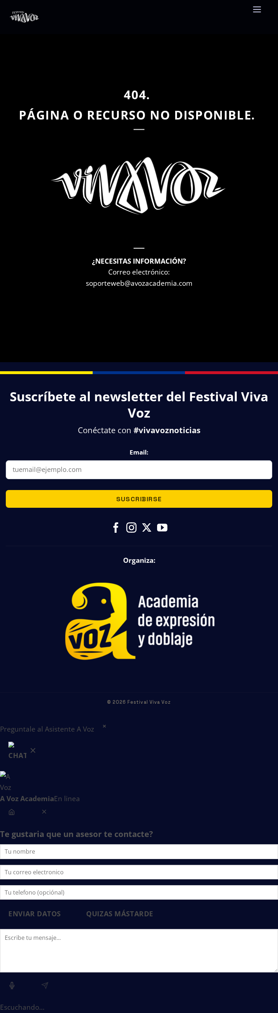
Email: (139, 452)
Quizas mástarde (119, 913)
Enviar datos (34, 913)
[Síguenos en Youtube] (162, 528)
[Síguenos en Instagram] (131, 528)
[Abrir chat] (23, 752)
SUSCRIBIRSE (139, 499)
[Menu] (257, 13)
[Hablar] (12, 986)
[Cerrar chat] (44, 812)
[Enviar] (45, 986)
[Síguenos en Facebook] (116, 528)
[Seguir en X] (147, 528)
